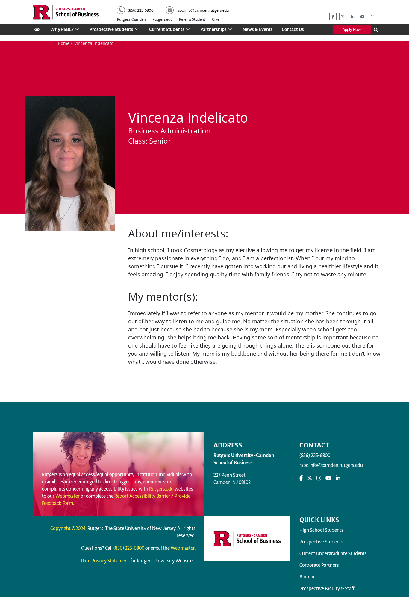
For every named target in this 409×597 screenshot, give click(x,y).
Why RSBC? (62, 29)
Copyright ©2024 (68, 528)
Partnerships (213, 29)
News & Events (258, 29)
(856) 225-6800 (314, 455)
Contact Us (293, 29)
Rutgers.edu (162, 19)
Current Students (166, 29)
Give (215, 19)
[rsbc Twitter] (309, 478)
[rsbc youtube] (362, 16)
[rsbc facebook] (333, 16)
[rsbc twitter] (342, 16)
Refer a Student (192, 19)
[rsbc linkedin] (352, 16)
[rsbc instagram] (372, 16)
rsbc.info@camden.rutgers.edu (331, 465)
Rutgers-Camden (131, 19)
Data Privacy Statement (105, 560)
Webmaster (67, 496)
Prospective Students (111, 29)
